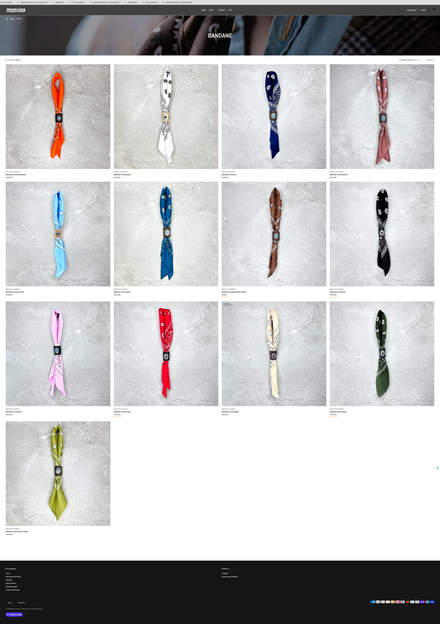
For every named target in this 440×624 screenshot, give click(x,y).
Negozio (12, 19)
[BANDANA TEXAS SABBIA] (274, 353)
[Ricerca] (428, 10)
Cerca (8, 573)
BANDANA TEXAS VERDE (338, 412)
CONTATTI (225, 569)
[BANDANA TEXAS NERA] (382, 234)
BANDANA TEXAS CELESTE (15, 292)
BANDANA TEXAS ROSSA (122, 412)
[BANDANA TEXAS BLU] (274, 116)
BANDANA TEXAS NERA (338, 292)
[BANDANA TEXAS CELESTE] (58, 234)
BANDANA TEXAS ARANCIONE (16, 174)
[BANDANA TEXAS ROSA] (58, 353)
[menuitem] (203, 10)
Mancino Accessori (13, 172)
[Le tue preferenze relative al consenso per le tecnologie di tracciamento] (438, 468)
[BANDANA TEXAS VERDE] (382, 353)
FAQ (230, 10)
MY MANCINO (11, 569)
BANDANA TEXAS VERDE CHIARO (17, 531)
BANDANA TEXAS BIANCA (122, 174)
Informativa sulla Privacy (13, 576)
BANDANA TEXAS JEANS (122, 292)
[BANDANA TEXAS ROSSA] (166, 353)
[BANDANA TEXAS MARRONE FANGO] (274, 234)
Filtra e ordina (14, 60)
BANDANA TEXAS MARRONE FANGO (234, 292)
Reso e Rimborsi (11, 583)
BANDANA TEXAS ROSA (14, 412)
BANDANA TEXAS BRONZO (339, 174)
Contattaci (225, 573)
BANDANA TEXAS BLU (229, 174)
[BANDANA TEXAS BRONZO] (382, 116)
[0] (432, 10)
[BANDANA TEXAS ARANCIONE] (58, 116)
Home (203, 10)
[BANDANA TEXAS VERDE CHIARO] (58, 473)
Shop (211, 10)
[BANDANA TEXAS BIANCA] (166, 116)
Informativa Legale (11, 586)
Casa (7, 19)
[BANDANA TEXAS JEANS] (166, 234)
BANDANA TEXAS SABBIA (230, 412)
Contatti (221, 10)
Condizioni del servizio (13, 590)
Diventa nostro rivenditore (230, 576)
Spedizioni (9, 580)
